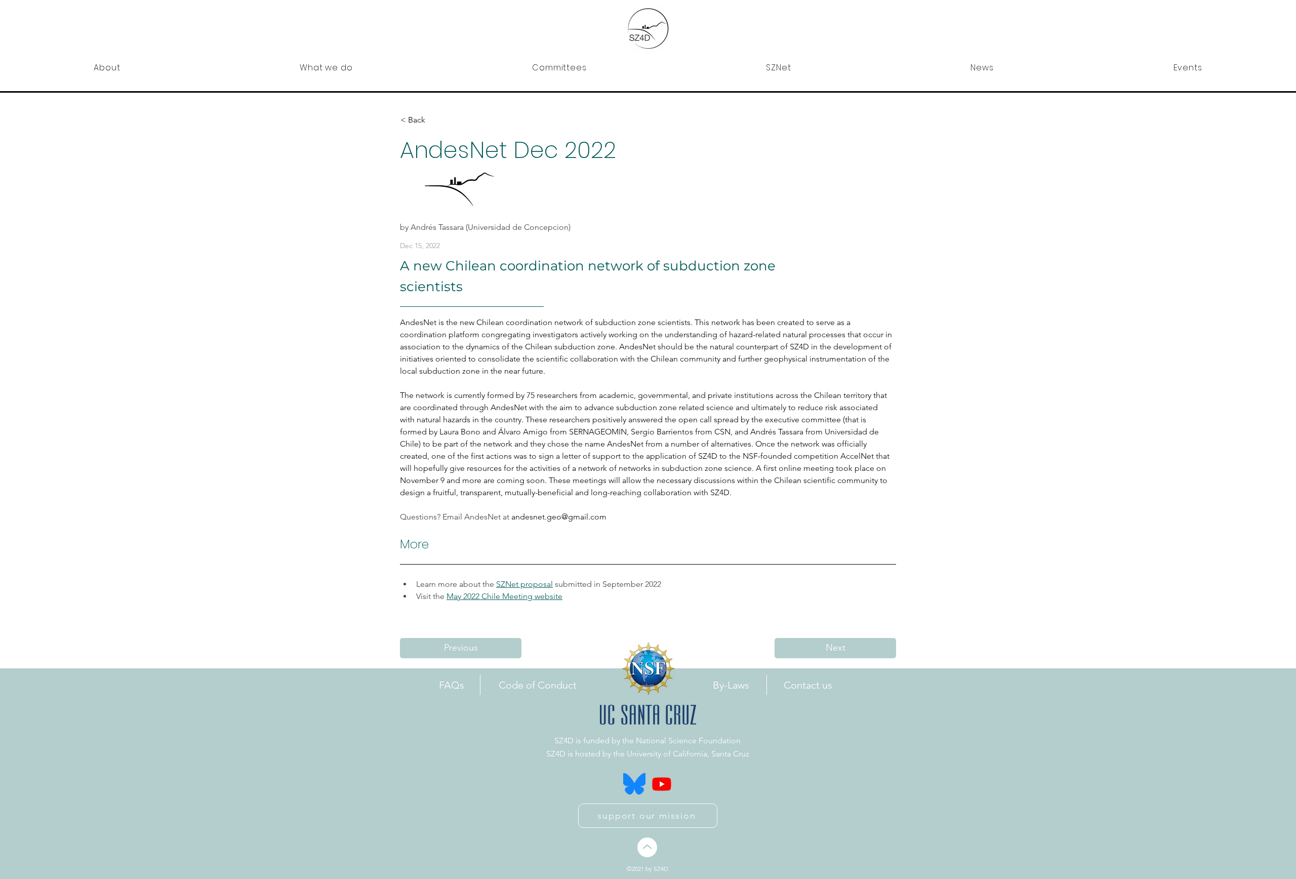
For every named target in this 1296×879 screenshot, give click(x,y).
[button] (107, 67)
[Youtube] (662, 784)
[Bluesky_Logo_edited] (634, 784)
